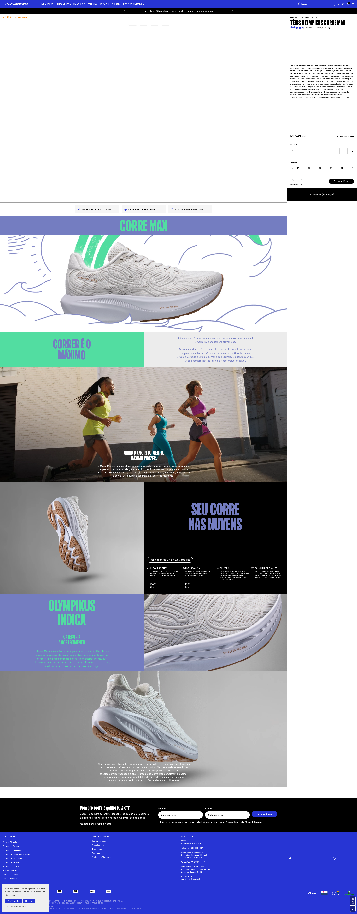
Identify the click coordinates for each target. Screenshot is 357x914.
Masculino (294, 18)
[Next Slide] (231, 11)
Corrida (313, 18)
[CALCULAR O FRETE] (341, 181)
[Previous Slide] (125, 11)
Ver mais (346, 93)
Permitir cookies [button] (13, 901)
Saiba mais (10, 895)
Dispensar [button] (29, 901)
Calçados (305, 18)
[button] (15, 906)
